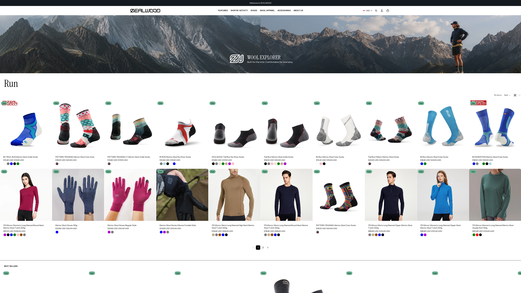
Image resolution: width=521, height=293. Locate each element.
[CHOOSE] (47, 148)
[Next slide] (48, 126)
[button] (507, 95)
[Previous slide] (4, 126)
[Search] (376, 11)
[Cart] (388, 11)
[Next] (267, 247)
